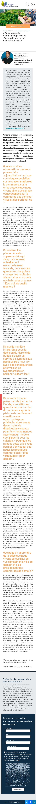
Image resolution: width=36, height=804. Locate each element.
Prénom (9, 728)
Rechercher (33, 4)
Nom (8, 734)
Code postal (10, 740)
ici (17, 779)
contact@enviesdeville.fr (15, 128)
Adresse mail (12, 746)
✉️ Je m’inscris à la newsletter (1, 402)
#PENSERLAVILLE (18, 26)
